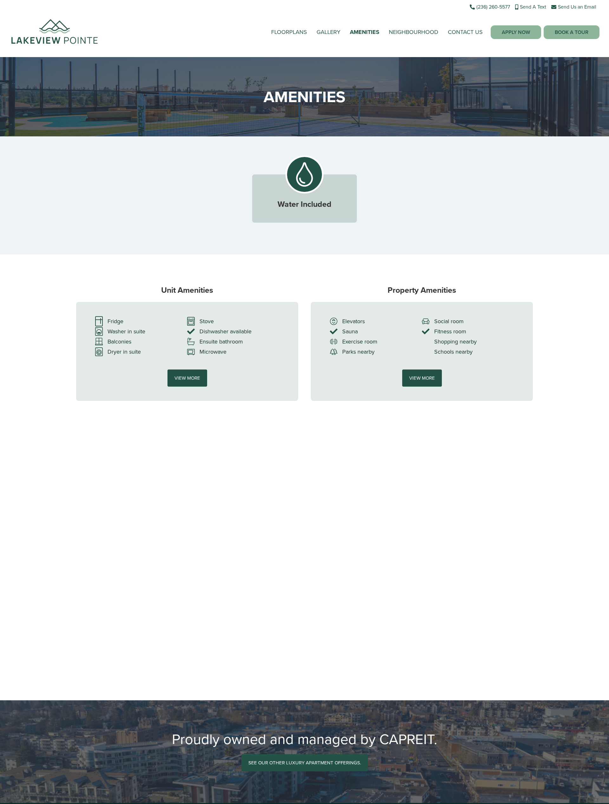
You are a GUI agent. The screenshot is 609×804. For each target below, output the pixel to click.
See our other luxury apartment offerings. (304, 762)
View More (187, 378)
